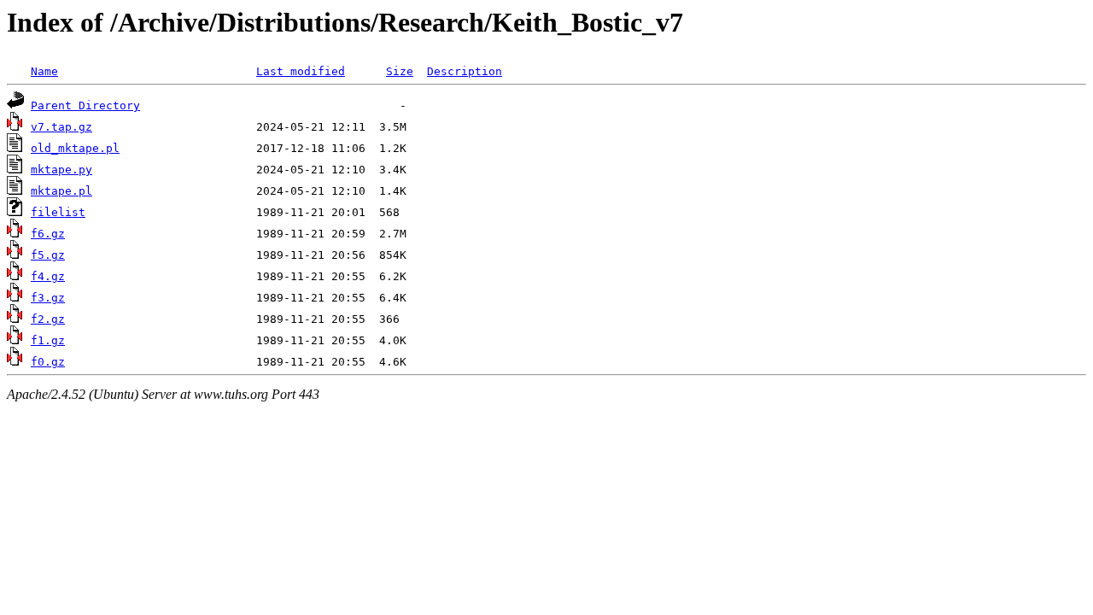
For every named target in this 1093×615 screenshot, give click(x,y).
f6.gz (48, 233)
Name (44, 71)
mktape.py (61, 169)
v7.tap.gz (61, 126)
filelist (58, 212)
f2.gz (48, 319)
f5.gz (48, 255)
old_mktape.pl (75, 148)
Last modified (300, 71)
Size (399, 71)
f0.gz (48, 361)
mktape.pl (61, 190)
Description (464, 71)
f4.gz (48, 276)
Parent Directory (85, 105)
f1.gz (48, 340)
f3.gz (48, 297)
